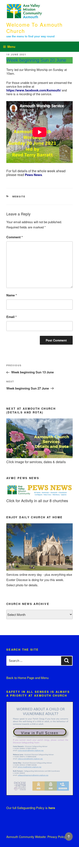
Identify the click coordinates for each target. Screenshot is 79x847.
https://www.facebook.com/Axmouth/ (33, 90)
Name (11, 295)
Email (11, 316)
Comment (14, 237)
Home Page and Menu (33, 677)
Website (18, 196)
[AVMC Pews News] (39, 495)
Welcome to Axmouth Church (34, 27)
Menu (11, 46)
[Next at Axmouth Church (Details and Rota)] (39, 457)
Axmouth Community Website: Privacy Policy (36, 837)
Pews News (33, 174)
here (51, 807)
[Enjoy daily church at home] (39, 569)
